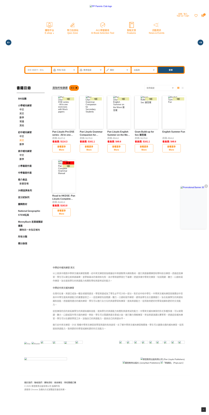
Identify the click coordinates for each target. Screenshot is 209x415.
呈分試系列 (23, 197)
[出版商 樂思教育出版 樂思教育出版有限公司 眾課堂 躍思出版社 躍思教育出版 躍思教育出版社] (144, 70)
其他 (21, 125)
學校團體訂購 (70, 382)
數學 (21, 117)
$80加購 (22, 98)
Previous (8, 42)
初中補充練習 (25, 132)
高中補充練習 (25, 151)
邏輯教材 (22, 204)
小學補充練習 (25, 105)
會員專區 (58, 382)
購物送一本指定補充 (29, 230)
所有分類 (22, 236)
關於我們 (28, 382)
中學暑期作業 (25, 173)
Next (200, 42)
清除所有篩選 (60, 88)
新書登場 (24, 183)
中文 (21, 109)
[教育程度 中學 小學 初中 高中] (91, 70)
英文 (21, 113)
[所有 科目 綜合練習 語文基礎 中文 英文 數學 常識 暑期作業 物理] (65, 70)
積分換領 (22, 243)
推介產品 (22, 179)
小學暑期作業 (25, 166)
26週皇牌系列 (25, 190)
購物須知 (48, 382)
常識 (21, 121)
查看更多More (61, 148)
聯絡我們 (38, 382)
